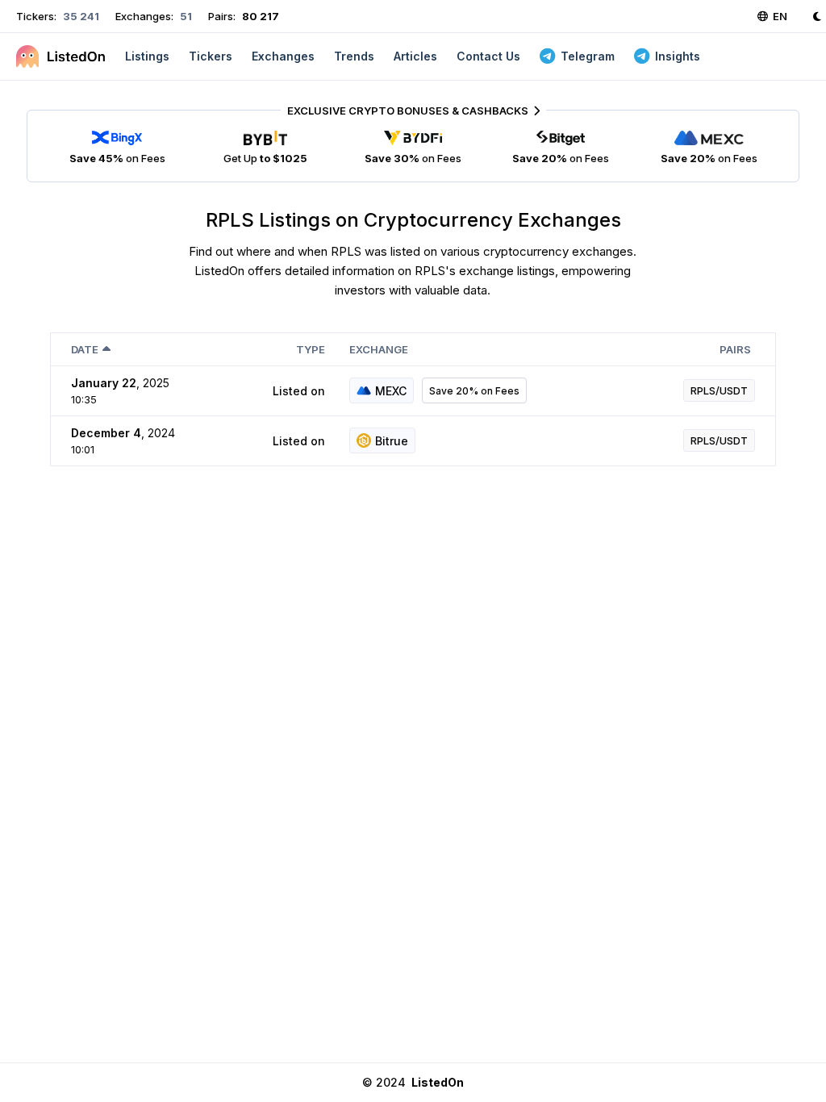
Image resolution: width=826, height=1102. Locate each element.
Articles (415, 56)
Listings (147, 56)
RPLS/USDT (719, 390)
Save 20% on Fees (474, 391)
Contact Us (488, 56)
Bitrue (391, 441)
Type (310, 349)
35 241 (79, 16)
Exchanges (283, 56)
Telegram (588, 56)
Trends (354, 56)
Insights (677, 56)
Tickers (210, 56)
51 (184, 16)
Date (84, 349)
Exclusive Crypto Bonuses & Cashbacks (407, 110)
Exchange (378, 349)
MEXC (391, 391)
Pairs (735, 349)
